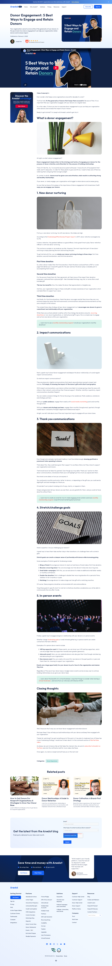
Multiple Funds (45, 910)
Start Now (38, 873)
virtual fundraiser (45, 681)
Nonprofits (59, 896)
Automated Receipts (31, 906)
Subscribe (88, 6)
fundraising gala (53, 639)
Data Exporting (30, 918)
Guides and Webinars (93, 899)
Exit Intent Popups (31, 933)
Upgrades (44, 932)
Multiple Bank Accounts (44, 906)
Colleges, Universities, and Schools (63, 910)
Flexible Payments (31, 936)
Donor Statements (31, 927)
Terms (65, 956)
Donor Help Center (77, 903)
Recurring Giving (45, 920)
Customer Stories (15, 913)
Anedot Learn (91, 903)
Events (28, 930)
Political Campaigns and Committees (62, 905)
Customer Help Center (78, 896)
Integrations (13, 922)
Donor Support (76, 906)
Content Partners (92, 912)
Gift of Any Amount (46, 899)
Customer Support (77, 899)
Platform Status (76, 909)
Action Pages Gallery (16, 910)
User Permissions (46, 935)
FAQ (11, 907)
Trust (73, 916)
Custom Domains (30, 915)
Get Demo (23, 873)
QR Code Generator (46, 917)
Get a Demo (75, 2)
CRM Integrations (30, 912)
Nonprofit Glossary (92, 909)
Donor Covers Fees (31, 924)
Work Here (75, 919)
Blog (88, 896)
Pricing (12, 904)
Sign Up (98, 6)
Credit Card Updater (31, 909)
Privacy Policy (59, 956)
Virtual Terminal (45, 938)
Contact (74, 922)
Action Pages (29, 899)
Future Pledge (45, 896)
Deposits (28, 921)
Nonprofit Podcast (92, 906)
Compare (12, 919)
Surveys (43, 926)
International (44, 903)
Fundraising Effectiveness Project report (61, 237)
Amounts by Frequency (32, 903)
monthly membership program (63, 323)
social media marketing (79, 402)
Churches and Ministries (60, 900)
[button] (42, 7)
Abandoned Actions (31, 896)
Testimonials (13, 916)
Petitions (43, 914)
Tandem (43, 929)
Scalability (44, 923)
